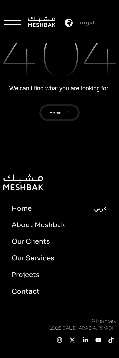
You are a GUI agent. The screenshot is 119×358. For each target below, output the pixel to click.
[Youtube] (98, 340)
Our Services (33, 258)
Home (22, 208)
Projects (26, 275)
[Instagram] (59, 340)
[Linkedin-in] (85, 340)
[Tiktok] (111, 340)
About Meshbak (38, 225)
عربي (100, 208)
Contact (26, 291)
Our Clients (31, 241)
